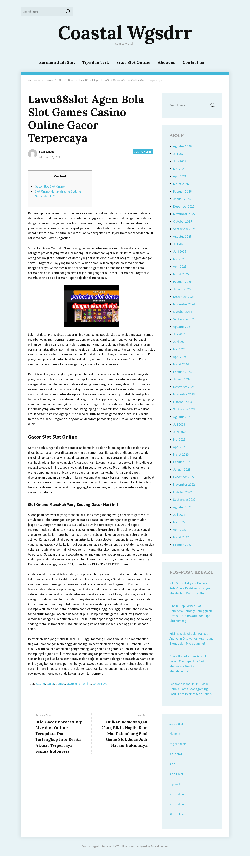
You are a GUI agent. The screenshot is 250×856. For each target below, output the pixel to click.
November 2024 (184, 304)
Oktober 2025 (182, 221)
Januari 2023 (182, 469)
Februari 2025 (182, 281)
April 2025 (179, 266)
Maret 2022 (181, 537)
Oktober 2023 (182, 402)
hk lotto (174, 734)
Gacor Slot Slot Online (50, 186)
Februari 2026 (182, 191)
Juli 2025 (179, 244)
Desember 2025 (183, 206)
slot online (176, 794)
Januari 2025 (182, 289)
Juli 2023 (179, 424)
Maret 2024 (181, 364)
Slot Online (66, 80)
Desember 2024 (183, 296)
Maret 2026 (181, 184)
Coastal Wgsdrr (125, 32)
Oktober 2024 (182, 311)
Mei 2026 (179, 169)
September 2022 (184, 499)
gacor (50, 683)
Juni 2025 (179, 251)
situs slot (175, 754)
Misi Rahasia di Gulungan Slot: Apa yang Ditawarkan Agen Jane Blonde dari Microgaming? (191, 638)
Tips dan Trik (95, 62)
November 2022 (184, 484)
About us (166, 62)
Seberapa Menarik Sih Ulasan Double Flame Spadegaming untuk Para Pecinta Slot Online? (190, 689)
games (60, 683)
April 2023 (179, 447)
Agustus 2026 (182, 146)
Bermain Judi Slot (57, 62)
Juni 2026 (179, 161)
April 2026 (179, 176)
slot (172, 764)
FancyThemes (159, 846)
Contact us (193, 62)
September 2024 (184, 319)
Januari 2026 (182, 199)
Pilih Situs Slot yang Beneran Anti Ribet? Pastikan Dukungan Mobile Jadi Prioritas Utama (190, 588)
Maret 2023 (181, 454)
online (87, 683)
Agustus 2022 (182, 507)
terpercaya (100, 683)
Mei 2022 (179, 522)
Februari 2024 (182, 372)
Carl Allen (46, 152)
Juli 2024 (179, 334)
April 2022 (179, 529)
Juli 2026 (179, 154)
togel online (177, 744)
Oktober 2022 (182, 492)
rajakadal (175, 784)
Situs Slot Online (133, 62)
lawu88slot (73, 683)
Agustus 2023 (182, 417)
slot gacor (176, 723)
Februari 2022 (182, 544)
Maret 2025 (181, 274)
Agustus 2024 (182, 327)
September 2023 (184, 409)
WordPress (123, 846)
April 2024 (179, 357)
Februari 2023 (182, 462)
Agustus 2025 (182, 236)
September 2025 (184, 229)
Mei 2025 (179, 259)
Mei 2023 (179, 439)
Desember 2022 (183, 477)
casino (40, 683)
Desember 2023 (183, 387)
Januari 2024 (182, 379)
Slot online (176, 814)
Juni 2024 (179, 342)
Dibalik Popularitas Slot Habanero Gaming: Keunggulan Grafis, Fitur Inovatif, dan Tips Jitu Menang (190, 613)
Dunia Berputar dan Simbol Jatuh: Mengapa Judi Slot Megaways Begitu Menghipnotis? (187, 663)
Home (49, 80)
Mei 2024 (179, 349)
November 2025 (184, 214)
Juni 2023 (179, 432)
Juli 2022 (179, 514)
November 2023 (184, 394)
